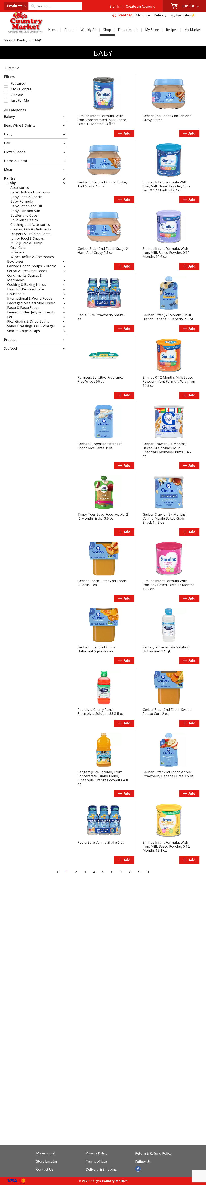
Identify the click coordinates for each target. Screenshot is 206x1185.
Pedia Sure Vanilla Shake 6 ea (101, 842)
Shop (8, 40)
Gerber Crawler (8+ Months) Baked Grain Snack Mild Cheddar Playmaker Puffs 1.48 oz (167, 449)
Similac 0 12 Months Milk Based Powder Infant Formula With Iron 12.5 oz (169, 381)
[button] (63, 117)
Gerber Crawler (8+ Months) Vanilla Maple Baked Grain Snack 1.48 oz (164, 518)
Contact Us (44, 1169)
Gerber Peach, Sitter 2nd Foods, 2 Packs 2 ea (102, 582)
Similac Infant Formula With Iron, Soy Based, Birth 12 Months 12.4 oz (168, 584)
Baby (36, 40)
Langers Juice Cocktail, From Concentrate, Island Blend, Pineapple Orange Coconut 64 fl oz (103, 778)
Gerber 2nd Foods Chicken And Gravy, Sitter (167, 117)
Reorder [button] (125, 15)
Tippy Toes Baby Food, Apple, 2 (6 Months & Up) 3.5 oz (103, 516)
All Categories (15, 110)
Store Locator (46, 1161)
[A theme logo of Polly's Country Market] (25, 27)
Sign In (115, 6)
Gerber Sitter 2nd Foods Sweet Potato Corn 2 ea (167, 711)
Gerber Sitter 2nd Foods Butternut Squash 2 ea (96, 649)
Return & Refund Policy (153, 1153)
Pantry (22, 40)
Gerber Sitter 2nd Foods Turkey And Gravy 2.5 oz (103, 184)
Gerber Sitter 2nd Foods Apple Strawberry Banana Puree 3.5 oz (168, 774)
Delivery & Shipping (101, 1169)
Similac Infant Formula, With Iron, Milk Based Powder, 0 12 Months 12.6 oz (166, 252)
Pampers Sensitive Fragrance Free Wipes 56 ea (101, 379)
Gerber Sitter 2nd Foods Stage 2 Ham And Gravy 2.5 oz (103, 250)
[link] (138, 1169)
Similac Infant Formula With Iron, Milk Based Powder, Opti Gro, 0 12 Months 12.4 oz (166, 186)
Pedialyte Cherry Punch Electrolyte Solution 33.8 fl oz (101, 711)
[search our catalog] (32, 6)
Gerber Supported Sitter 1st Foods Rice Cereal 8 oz (100, 445)
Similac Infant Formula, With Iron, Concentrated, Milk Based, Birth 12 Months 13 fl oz (102, 119)
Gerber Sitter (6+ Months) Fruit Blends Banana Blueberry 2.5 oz (168, 317)
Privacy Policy (96, 1153)
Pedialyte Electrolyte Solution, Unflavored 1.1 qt (166, 649)
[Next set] (148, 872)
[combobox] (16, 6)
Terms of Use (96, 1161)
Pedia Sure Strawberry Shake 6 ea (102, 317)
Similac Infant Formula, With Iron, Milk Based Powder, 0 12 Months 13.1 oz (166, 846)
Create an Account (140, 6)
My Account (45, 1153)
